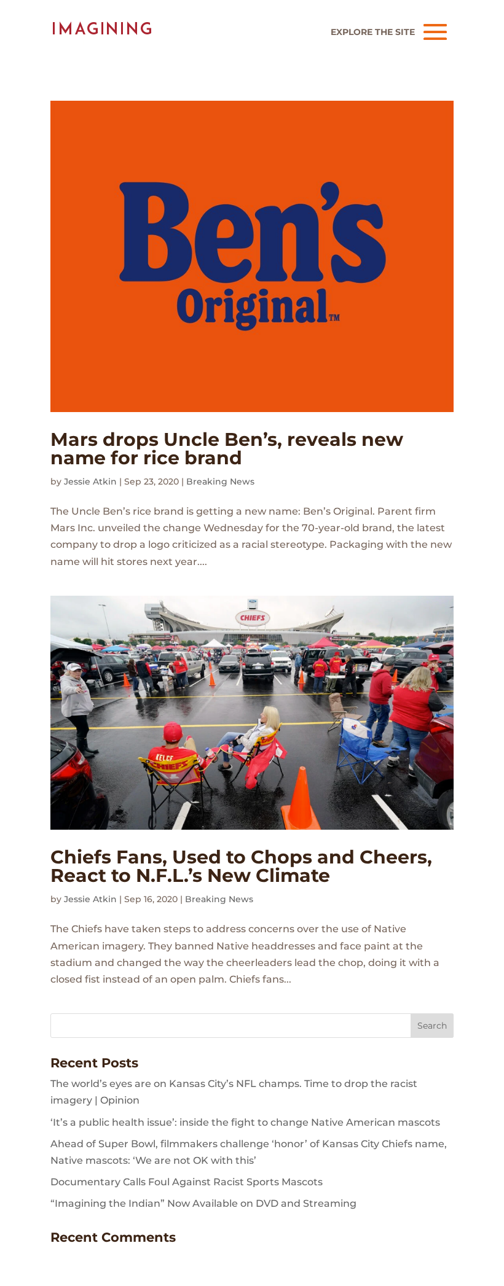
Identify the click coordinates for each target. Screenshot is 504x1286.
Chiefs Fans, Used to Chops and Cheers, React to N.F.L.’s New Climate (241, 866)
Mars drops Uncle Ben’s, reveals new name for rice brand (226, 448)
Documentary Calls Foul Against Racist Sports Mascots (186, 1182)
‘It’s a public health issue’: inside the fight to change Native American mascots (245, 1122)
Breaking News (220, 481)
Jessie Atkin (90, 481)
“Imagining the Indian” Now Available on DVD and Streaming (203, 1203)
